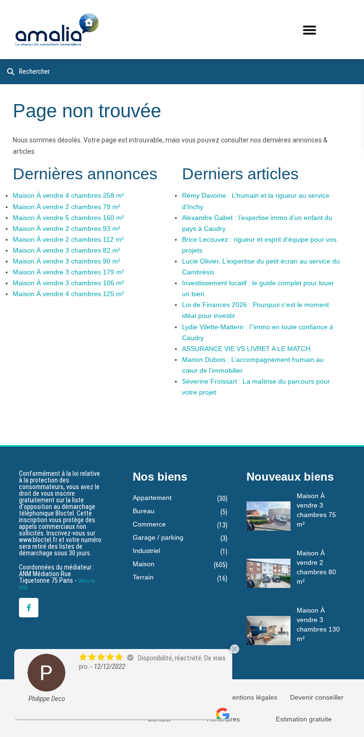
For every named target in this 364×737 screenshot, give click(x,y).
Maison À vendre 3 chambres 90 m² (66, 261)
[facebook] (28, 607)
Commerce (149, 524)
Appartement (152, 497)
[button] (309, 29)
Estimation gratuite (304, 719)
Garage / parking (158, 537)
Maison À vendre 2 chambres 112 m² (68, 239)
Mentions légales (252, 697)
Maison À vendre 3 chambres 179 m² (68, 272)
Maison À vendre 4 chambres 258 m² (68, 195)
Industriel (146, 550)
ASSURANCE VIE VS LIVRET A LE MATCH (246, 348)
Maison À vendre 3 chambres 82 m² (66, 250)
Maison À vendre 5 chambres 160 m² (68, 217)
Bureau (144, 511)
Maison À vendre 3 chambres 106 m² (68, 283)
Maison (144, 564)
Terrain (143, 577)
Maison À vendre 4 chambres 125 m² (68, 294)
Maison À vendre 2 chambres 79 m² (66, 207)
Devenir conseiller (317, 697)
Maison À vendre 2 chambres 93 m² (66, 228)
